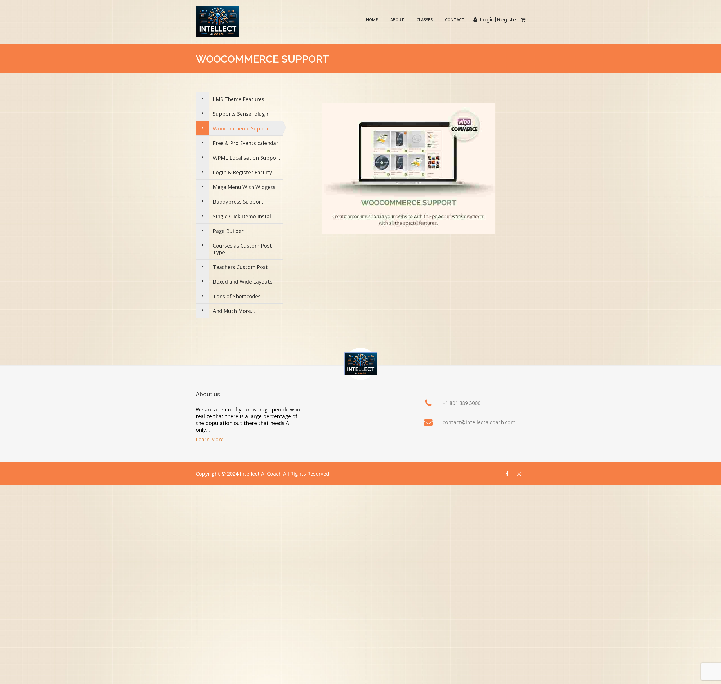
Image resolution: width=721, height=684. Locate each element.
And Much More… (234, 311)
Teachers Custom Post (240, 267)
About (397, 19)
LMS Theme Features (238, 99)
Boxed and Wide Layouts (242, 281)
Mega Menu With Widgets (244, 187)
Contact (454, 19)
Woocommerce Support (242, 128)
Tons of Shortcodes (237, 296)
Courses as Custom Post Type (242, 249)
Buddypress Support (238, 201)
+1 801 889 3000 (461, 403)
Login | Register (499, 20)
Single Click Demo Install (242, 216)
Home (372, 19)
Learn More (210, 439)
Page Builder (228, 231)
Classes (425, 19)
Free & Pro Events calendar (245, 143)
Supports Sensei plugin (241, 113)
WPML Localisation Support (247, 157)
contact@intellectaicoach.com (478, 422)
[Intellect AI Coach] (217, 21)
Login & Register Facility (242, 172)
